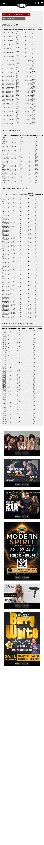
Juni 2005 (5, 158)
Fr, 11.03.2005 (6, 238)
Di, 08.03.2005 (6, 226)
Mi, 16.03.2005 (6, 258)
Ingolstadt (25, 453)
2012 (3, 68)
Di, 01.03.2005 (6, 198)
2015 (3, 80)
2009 (3, 56)
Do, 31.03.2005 (6, 317)
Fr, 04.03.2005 (6, 210)
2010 (3, 60)
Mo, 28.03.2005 (6, 305)
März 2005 (5, 146)
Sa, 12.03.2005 (6, 242)
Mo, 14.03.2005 (6, 250)
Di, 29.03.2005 (6, 309)
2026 (3, 124)
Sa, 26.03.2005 (6, 297)
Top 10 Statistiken (9, 19)
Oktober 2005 (4, 174)
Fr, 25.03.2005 (6, 293)
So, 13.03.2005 (6, 246)
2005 (3, 41)
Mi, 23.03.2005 (6, 285)
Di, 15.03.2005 (6, 254)
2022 (3, 108)
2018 (3, 92)
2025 (3, 120)
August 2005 (4, 166)
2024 (3, 116)
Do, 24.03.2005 (6, 289)
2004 (3, 37)
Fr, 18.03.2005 (6, 266)
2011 (3, 64)
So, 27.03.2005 (6, 301)
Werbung (17, 453)
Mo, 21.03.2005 (6, 277)
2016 (3, 84)
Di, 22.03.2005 (6, 281)
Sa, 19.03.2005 (6, 269)
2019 (3, 96)
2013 (3, 72)
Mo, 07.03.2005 (6, 222)
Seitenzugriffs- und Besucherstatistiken (16, 15)
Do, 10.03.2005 (6, 234)
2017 (3, 88)
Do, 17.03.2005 (6, 262)
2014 (3, 76)
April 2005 (5, 150)
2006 (3, 45)
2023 (3, 112)
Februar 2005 (4, 142)
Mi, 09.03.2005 (6, 230)
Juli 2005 (5, 162)
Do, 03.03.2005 (6, 206)
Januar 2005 (4, 138)
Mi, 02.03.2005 (6, 202)
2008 (3, 53)
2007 (3, 49)
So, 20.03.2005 (6, 273)
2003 (3, 33)
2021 (3, 104)
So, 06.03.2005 (6, 218)
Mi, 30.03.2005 (6, 313)
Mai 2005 (5, 154)
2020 (3, 100)
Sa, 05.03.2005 (6, 214)
